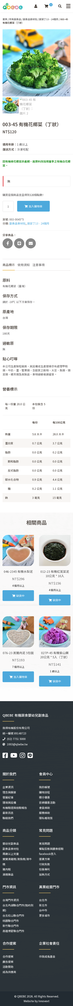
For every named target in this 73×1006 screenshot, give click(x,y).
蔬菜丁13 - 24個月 (48, 19)
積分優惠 (44, 797)
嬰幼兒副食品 (11, 843)
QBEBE (21, 996)
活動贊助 (8, 967)
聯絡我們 (8, 818)
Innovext (43, 1001)
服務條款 (44, 813)
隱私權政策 (46, 818)
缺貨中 (20, 596)
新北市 (43, 905)
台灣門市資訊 (11, 900)
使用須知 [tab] (23, 265)
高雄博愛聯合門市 (13, 931)
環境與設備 (9, 802)
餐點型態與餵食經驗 (51, 849)
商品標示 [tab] (9, 265)
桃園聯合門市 (11, 921)
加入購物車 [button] (20, 677)
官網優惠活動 (47, 802)
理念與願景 (9, 792)
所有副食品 (15, 19)
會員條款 (44, 808)
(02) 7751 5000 (16, 739)
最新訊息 (8, 813)
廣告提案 (8, 962)
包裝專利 (44, 869)
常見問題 (44, 843)
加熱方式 (44, 874)
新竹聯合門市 (11, 926)
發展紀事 (8, 797)
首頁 (5, 19)
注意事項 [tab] (38, 265)
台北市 (43, 900)
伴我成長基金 (47, 956)
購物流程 (44, 792)
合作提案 (8, 956)
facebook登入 (47, 854)
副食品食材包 (30, 19)
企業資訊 (8, 787)
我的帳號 (44, 787)
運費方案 (44, 859)
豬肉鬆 (7, 869)
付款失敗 (44, 864)
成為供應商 (9, 972)
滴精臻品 (8, 874)
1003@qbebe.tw (17, 744)
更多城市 (44, 915)
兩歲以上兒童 (11, 854)
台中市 (43, 910)
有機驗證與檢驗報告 (15, 808)
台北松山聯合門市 (13, 915)
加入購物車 (35, 206)
